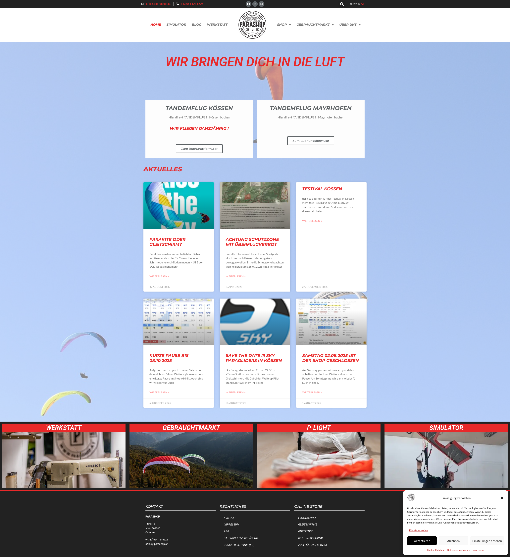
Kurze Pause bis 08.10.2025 (168, 358)
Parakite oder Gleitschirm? (167, 242)
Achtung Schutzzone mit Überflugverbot (252, 242)
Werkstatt (217, 25)
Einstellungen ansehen (487, 541)
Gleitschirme (307, 524)
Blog (196, 25)
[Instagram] (255, 4)
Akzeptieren (422, 541)
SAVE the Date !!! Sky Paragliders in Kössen (254, 358)
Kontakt (230, 518)
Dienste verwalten (418, 530)
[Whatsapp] (261, 4)
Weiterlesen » (159, 276)
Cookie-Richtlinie (436, 549)
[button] (502, 498)
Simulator (176, 25)
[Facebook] (248, 4)
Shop (282, 25)
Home (155, 25)
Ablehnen (453, 541)
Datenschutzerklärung (459, 549)
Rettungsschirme (311, 538)
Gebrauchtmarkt (313, 25)
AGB (226, 531)
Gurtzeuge (305, 531)
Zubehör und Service (313, 545)
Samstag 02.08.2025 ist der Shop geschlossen (330, 358)
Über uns (348, 25)
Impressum (478, 549)
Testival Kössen (322, 188)
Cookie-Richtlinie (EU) (239, 545)
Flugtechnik (307, 518)
